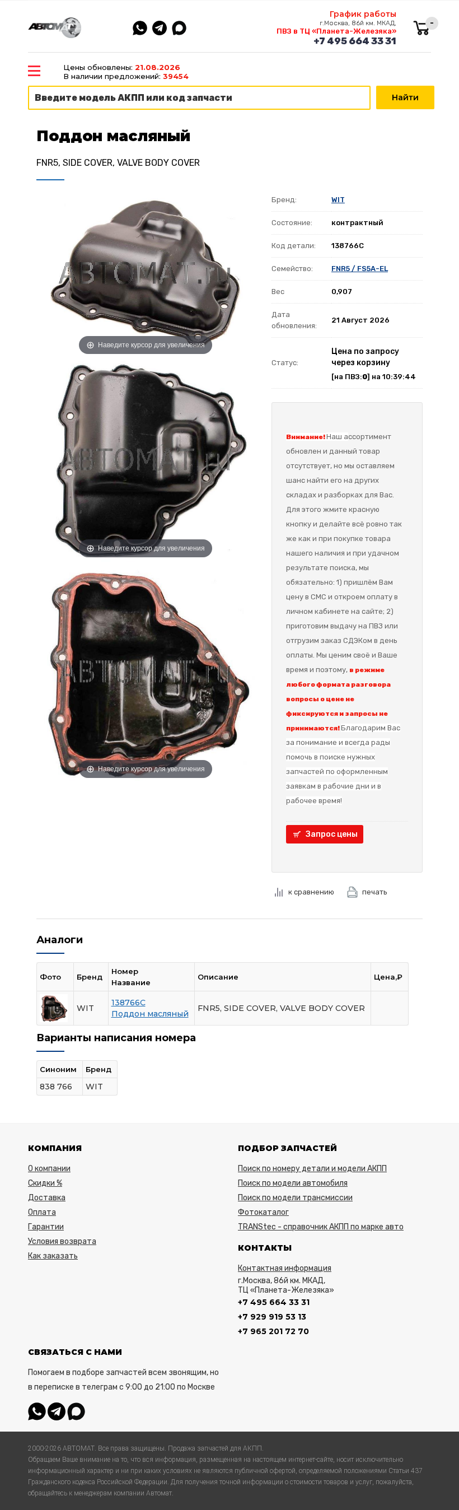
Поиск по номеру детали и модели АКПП (312, 1168)
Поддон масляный (150, 1014)
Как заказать (53, 1256)
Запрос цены (332, 834)
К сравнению (311, 892)
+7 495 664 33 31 (354, 40)
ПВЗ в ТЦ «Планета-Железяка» (336, 31)
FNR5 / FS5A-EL (359, 268)
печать (374, 892)
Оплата (42, 1212)
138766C (128, 1003)
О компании (49, 1168)
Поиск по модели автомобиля (293, 1183)
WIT (338, 199)
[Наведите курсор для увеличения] (145, 272)
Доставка (46, 1198)
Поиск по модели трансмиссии (295, 1198)
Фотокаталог (263, 1212)
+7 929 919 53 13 (272, 1317)
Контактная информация (284, 1268)
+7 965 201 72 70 (273, 1331)
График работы (363, 14)
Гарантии (46, 1227)
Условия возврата (62, 1241)
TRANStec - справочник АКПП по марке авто (321, 1227)
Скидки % (45, 1183)
